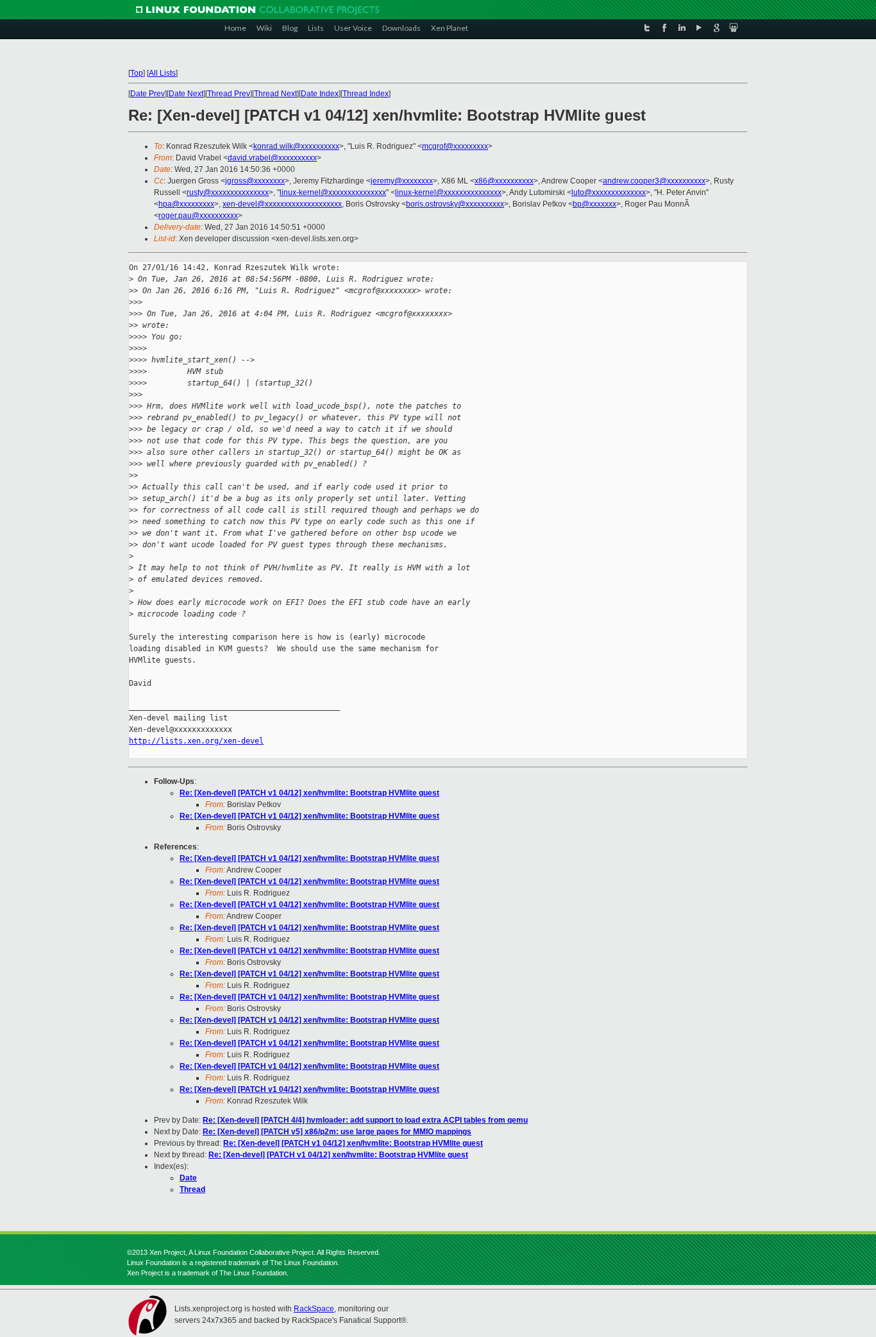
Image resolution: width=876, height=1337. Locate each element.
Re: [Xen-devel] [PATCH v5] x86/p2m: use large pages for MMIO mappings (337, 1131)
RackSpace (314, 1308)
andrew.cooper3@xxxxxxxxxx (654, 180)
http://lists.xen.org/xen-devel (196, 741)
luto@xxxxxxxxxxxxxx (608, 192)
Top (136, 73)
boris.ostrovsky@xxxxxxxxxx (455, 204)
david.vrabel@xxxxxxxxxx (272, 157)
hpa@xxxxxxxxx (186, 204)
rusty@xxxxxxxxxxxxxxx (228, 192)
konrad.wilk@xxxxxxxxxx (296, 146)
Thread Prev (228, 93)
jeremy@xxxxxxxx (402, 180)
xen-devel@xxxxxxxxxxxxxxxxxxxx (282, 204)
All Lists (162, 73)
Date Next (186, 93)
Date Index (320, 93)
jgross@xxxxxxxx (255, 180)
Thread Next (275, 93)
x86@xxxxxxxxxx (504, 180)
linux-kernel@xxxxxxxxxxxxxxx (333, 192)
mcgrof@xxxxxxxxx (455, 146)
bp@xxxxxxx (594, 204)
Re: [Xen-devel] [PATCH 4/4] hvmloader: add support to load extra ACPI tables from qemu (365, 1120)
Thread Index (365, 93)
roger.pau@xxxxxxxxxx (198, 215)
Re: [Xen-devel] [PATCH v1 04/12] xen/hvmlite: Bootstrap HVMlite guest (309, 792)
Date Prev (147, 93)
